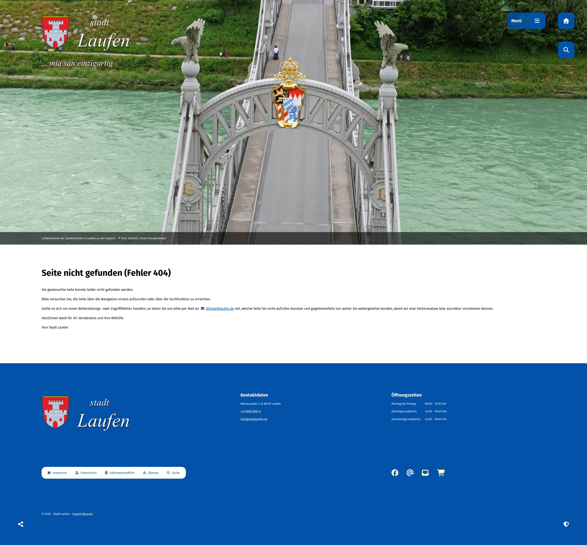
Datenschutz (89, 473)
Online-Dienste (441, 472)
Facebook (394, 473)
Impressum (59, 473)
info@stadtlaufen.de (253, 419)
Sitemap (153, 473)
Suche (176, 473)
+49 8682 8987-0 (250, 411)
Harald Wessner (82, 514)
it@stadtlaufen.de (220, 309)
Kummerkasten (425, 473)
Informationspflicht (122, 473)
